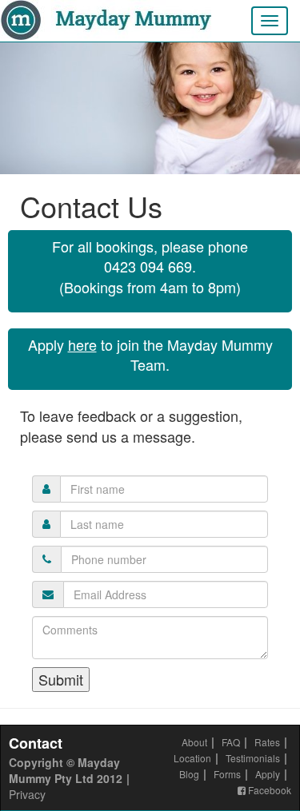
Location (192, 758)
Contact (35, 743)
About (194, 742)
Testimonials (253, 758)
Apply (267, 774)
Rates (267, 742)
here (82, 344)
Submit (60, 679)
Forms (227, 774)
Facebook (268, 790)
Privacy (27, 794)
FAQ (231, 742)
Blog (189, 774)
